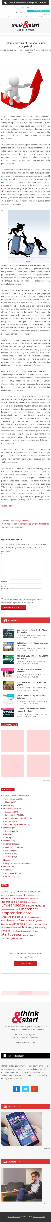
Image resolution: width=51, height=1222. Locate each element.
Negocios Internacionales (16, 863)
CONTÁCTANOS (25, 963)
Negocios (7, 860)
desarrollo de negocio (14, 901)
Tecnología (9, 656)
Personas (7, 870)
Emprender (28, 909)
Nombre (4, 581)
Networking (10, 876)
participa (5, 930)
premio (20, 931)
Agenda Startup (6, 892)
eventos (14, 920)
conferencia (26, 895)
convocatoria (8, 898)
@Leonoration (7, 506)
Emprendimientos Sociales (16, 818)
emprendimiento (16, 912)
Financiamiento (27, 920)
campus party (28, 892)
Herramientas (9, 844)
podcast (13, 931)
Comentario (5, 553)
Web (2, 595)
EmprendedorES (8, 669)
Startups (11, 643)
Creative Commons (14, 1217)
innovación (20, 923)
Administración (45, 50)
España (31, 917)
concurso (16, 894)
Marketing (9, 850)
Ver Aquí (34, 349)
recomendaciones (30, 931)
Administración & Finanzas (14, 795)
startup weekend (29, 935)
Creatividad (10, 812)
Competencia (6, 895)
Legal (7, 834)
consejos (34, 895)
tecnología (8, 938)
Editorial (6, 805)
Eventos (6, 840)
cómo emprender (31, 899)
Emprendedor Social (9, 909)
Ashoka (19, 891)
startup (7, 934)
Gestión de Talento (13, 873)
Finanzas (9, 802)
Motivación (10, 821)
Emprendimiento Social (14, 916)
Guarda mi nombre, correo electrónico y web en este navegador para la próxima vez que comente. (21, 601)
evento (5, 920)
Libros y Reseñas (12, 847)
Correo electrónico (5, 588)
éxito (21, 938)
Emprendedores (10, 808)
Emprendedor (13, 905)
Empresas (7, 828)
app (14, 892)
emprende (32, 902)
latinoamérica (41, 924)
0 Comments (29, 52)
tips (17, 939)
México (25, 927)
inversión (31, 924)
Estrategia (9, 831)
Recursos (10, 682)
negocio (33, 927)
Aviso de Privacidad (39, 1217)
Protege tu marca (22, 520)
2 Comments (33, 651)
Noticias (11, 630)
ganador (39, 920)
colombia (37, 892)
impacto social (7, 924)
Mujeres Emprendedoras (15, 824)
